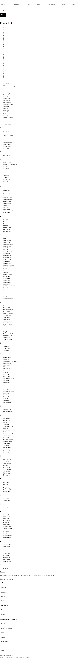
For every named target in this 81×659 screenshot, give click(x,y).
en (3, 10)
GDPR (3, 637)
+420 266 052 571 (40, 575)
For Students (52, 4)
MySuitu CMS (22, 657)
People (28, 4)
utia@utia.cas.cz (50, 575)
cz (3, 8)
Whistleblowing (5, 641)
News (63, 4)
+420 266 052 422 (25, 575)
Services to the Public (6, 646)
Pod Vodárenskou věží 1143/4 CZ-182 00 (10, 575)
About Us (3, 4)
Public (38, 4)
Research (16, 4)
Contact (73, 4)
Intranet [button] (3, 15)
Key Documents (5, 623)
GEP (2, 632)
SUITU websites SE (9, 657)
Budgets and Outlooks (6, 628)
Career (3, 650)
